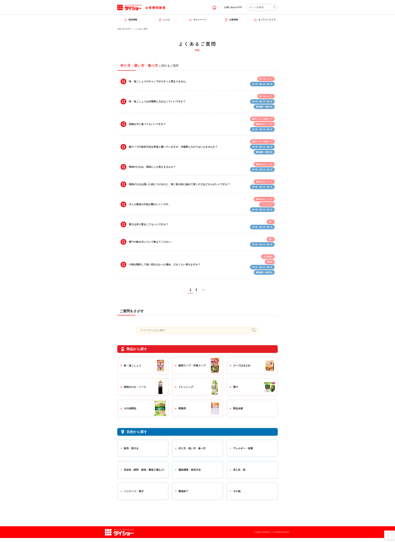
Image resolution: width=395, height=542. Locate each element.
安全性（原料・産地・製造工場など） (145, 469)
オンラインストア (267, 19)
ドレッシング (186, 387)
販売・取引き (131, 448)
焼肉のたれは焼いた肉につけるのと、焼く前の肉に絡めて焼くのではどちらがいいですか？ (179, 184)
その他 (237, 491)
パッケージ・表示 (134, 491)
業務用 (182, 408)
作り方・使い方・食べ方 (192, 448)
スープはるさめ (241, 365)
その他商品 (130, 408)
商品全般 (238, 408)
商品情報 (133, 19)
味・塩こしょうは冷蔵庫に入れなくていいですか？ (157, 101)
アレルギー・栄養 (243, 448)
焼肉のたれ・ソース (135, 387)
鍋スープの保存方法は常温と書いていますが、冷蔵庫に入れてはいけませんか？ (173, 146)
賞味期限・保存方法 (190, 469)
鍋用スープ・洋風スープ (192, 365)
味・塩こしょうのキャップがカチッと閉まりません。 (158, 81)
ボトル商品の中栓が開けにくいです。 (150, 204)
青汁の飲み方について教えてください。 (151, 241)
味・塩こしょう (132, 365)
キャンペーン (199, 19)
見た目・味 (239, 469)
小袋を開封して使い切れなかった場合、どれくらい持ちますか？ (164, 264)
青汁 (235, 387)
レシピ (166, 19)
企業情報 (233, 19)
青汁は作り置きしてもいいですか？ (148, 224)
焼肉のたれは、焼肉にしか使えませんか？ (152, 166)
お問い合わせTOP (233, 7)
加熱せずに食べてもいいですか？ (147, 124)
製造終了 (183, 491)
